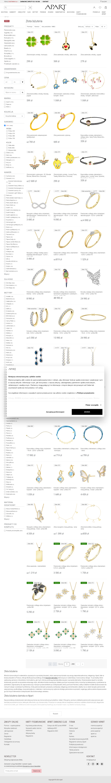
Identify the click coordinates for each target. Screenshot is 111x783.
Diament (10, 178)
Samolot (9, 457)
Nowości (36, 26)
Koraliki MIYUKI (12, 261)
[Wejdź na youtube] (97, 764)
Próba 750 (11, 138)
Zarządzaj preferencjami (55, 412)
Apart (9, 102)
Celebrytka (11, 301)
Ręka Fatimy (11, 448)
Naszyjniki (9, 40)
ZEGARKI (50, 12)
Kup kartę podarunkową (34, 725)
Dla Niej (10, 283)
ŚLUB (29, 12)
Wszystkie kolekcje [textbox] (11, 116)
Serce (9, 460)
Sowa (9, 472)
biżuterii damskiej (52, 678)
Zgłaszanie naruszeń (76, 752)
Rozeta (9, 453)
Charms (8, 51)
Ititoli (8, 107)
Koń (8, 348)
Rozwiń (55, 714)
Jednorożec (10, 326)
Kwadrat (10, 365)
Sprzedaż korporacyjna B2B (78, 739)
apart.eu (93, 736)
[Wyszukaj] (6, 7)
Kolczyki (9, 38)
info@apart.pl (91, 760)
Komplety (9, 53)
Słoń (8, 465)
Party (9, 426)
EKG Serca (10, 316)
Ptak (9, 445)
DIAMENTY (13, 12)
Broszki (8, 56)
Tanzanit (10, 234)
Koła (9, 340)
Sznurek (10, 513)
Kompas (9, 345)
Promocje (29, 26)
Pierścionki (9, 30)
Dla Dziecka (11, 285)
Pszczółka (10, 443)
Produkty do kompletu (14, 530)
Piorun (9, 433)
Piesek (9, 428)
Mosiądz (10, 160)
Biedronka (10, 299)
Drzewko (10, 311)
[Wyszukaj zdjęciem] (30, 7)
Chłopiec (9, 304)
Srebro (9, 152)
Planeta (9, 435)
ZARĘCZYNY (21, 12)
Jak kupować (8, 731)
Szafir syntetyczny (13, 217)
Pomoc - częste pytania (12, 725)
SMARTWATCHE (60, 12)
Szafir (9, 207)
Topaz (9, 237)
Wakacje (10, 479)
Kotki (8, 352)
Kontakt (6, 744)
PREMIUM (43, 12)
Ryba (8, 455)
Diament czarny (14, 190)
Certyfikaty (7, 739)
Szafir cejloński (12, 215)
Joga (9, 328)
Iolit (8, 259)
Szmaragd (11, 222)
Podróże (9, 440)
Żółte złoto (11, 145)
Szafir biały (10, 212)
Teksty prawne (74, 750)
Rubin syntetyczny (13, 229)
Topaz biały (10, 239)
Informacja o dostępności (78, 747)
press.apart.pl (95, 731)
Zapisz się (36, 771)
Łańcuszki (9, 46)
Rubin (9, 227)
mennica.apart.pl (96, 725)
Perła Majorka (11, 200)
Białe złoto (11, 148)
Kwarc (9, 264)
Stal (9, 155)
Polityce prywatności (85, 393)
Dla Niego (10, 288)
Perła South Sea (12, 203)
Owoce (9, 423)
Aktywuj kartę (30, 733)
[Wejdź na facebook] (88, 764)
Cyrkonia (10, 176)
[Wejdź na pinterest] (102, 764)
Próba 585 (11, 136)
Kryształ (9, 220)
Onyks (9, 266)
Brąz (8, 165)
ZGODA (87, 412)
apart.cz (93, 734)
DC (8, 306)
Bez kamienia (12, 271)
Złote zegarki (9, 59)
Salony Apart (73, 728)
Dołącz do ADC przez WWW (56, 725)
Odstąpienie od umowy (12, 742)
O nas (71, 725)
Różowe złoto (12, 150)
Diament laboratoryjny (15, 182)
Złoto (9, 125)
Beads (7, 48)
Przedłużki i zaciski (11, 64)
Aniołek (9, 296)
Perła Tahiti (10, 205)
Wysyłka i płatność (10, 728)
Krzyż (9, 357)
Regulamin (7, 736)
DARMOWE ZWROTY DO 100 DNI (30, 1)
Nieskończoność (12, 418)
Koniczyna (10, 350)
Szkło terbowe (11, 268)
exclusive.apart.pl (97, 728)
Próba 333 (11, 131)
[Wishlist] (100, 7)
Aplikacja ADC (52, 728)
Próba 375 (11, 133)
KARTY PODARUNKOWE (81, 13)
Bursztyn (9, 254)
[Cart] (106, 7)
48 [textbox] (102, 26)
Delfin (8, 308)
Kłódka (9, 333)
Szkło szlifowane (12, 232)
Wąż (8, 482)
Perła (9, 195)
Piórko (9, 431)
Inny (8, 162)
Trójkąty (9, 477)
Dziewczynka (11, 313)
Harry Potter (10, 321)
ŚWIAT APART (104, 13)
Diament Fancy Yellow (16, 185)
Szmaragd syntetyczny (14, 225)
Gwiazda (10, 318)
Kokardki (10, 338)
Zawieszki (9, 43)
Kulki (9, 362)
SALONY (104, 1)
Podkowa (10, 438)
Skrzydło (10, 462)
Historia (72, 731)
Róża (8, 450)
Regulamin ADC (52, 731)
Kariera (71, 736)
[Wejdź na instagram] (93, 764)
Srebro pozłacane (13, 157)
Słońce (9, 467)
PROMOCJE (96, 12)
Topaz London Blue (13, 242)
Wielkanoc (10, 484)
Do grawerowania (13, 72)
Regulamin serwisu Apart (77, 742)
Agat (9, 249)
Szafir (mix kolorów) (13, 210)
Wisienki (9, 487)
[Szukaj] (22, 82)
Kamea (9, 330)
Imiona (9, 323)
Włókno (9, 516)
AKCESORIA (70, 12)
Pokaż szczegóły (92, 405)
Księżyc (9, 360)
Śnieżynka (10, 470)
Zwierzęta (10, 494)
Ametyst (10, 251)
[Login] (94, 7)
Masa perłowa (11, 511)
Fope (8, 104)
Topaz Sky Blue (12, 244)
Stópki (9, 474)
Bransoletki (10, 35)
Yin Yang (10, 489)
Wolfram (10, 167)
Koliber (9, 343)
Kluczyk (9, 335)
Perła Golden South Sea (14, 198)
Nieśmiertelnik (11, 421)
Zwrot (6, 734)
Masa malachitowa (13, 509)
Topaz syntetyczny (12, 246)
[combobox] (14, 116)
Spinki (7, 61)
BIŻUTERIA (4, 12)
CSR (70, 734)
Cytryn (9, 256)
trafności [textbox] (88, 26)
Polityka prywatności (76, 744)
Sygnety (8, 33)
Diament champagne (15, 188)
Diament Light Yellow (15, 193)
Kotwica (9, 355)
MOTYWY (35, 12)
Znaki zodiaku (12, 492)
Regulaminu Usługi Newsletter (31, 766)
